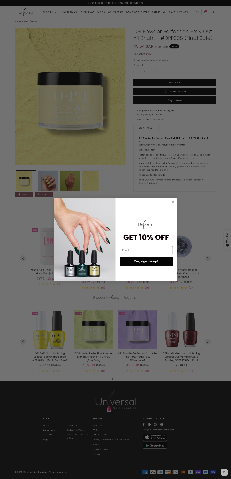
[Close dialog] (173, 202)
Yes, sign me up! (146, 261)
